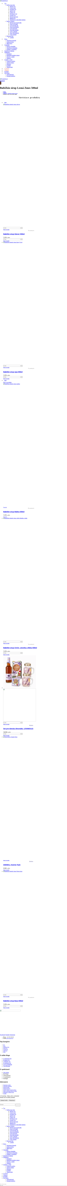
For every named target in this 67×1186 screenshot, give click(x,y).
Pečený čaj (12, 6)
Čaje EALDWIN (14, 27)
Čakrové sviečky (11, 61)
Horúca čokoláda (11, 46)
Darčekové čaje (6, 1047)
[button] (1, 81)
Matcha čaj (12, 18)
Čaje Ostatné (13, 34)
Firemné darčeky (11, 76)
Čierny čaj (12, 12)
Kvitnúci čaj (13, 9)
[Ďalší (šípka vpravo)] (2, 1185)
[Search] (17, 1105)
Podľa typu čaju (11, 5)
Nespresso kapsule (11, 40)
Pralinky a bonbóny (12, 1154)
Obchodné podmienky (7, 1086)
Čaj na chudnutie (7, 1064)
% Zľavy (5, 1173)
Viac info (5, 507)
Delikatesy (7, 52)
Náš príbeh (6, 1072)
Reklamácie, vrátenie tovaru (8, 1092)
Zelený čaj (12, 11)
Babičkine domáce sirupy (13, 55)
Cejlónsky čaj (6, 1061)
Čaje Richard (6, 1066)
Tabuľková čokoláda (12, 1153)
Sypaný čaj (13, 15)
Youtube (7, 1034)
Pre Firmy (7, 73)
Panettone (9, 54)
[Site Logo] (4, 79)
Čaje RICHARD (14, 30)
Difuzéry (9, 64)
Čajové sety (13, 8)
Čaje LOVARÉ (14, 24)
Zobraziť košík (4, 1100)
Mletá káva (9, 1148)
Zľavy (4, 1052)
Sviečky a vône (8, 59)
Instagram (12, 1034)
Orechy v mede (10, 1161)
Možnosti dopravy (6, 1088)
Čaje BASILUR (14, 25)
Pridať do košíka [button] (6, 229)
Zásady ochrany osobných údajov (9, 1089)
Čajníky (12, 37)
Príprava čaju (10, 36)
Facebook (2, 1034)
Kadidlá (9, 1170)
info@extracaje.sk (9, 1038)
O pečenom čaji (7, 1058)
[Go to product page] (31, 303)
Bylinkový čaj (13, 14)
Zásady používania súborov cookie (10, 1091)
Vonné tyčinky (10, 62)
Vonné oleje (10, 67)
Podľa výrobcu (10, 21)
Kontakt (4, 1093)
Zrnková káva (10, 42)
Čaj (4, 1044)
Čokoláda (6, 45)
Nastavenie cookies (7, 1085)
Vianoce (5, 1175)
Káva (5, 39)
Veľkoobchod (10, 74)
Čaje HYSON (13, 28)
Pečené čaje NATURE (15, 22)
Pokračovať (12, 1100)
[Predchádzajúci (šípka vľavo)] (0, 1185)
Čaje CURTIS (13, 31)
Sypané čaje (5, 1049)
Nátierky (9, 1163)
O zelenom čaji (7, 1063)
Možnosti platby (6, 1087)
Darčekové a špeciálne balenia (17, 19)
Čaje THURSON (14, 33)
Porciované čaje (14, 17)
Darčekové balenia (8, 1155)
